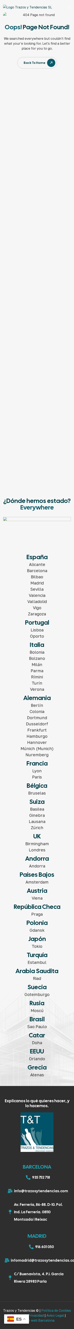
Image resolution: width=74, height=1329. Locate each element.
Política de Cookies (56, 1310)
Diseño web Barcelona (37, 1320)
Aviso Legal (55, 1315)
